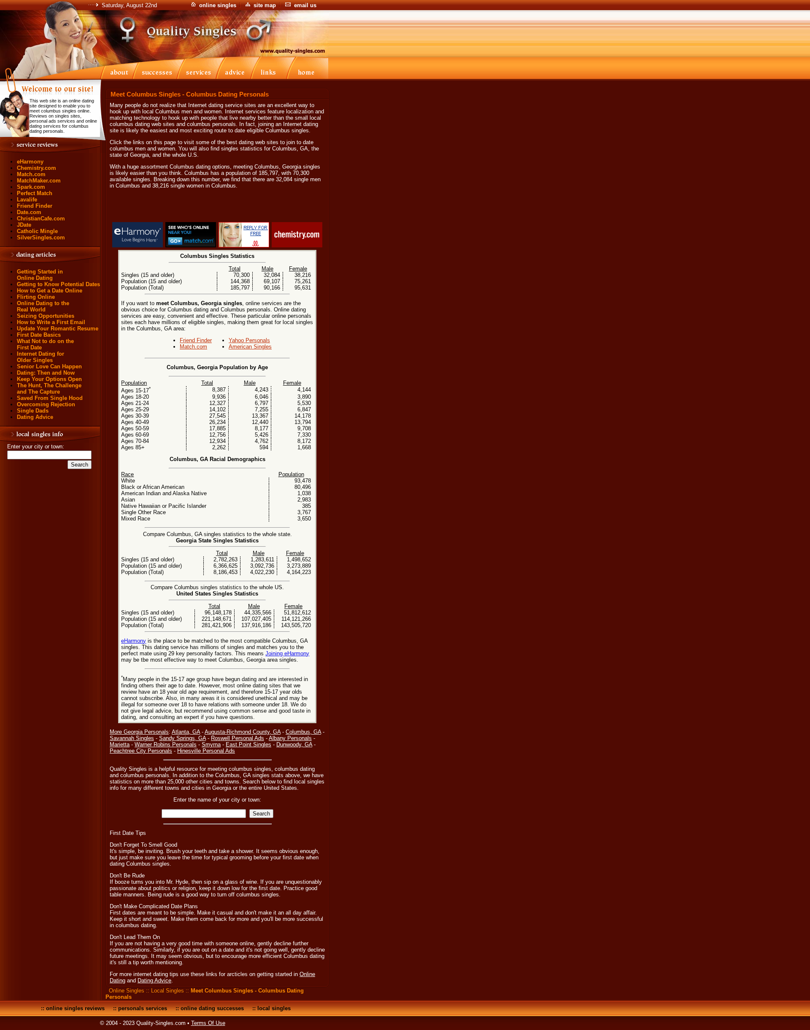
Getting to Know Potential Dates (58, 284)
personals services (142, 1008)
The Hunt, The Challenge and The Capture (49, 388)
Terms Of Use (208, 1023)
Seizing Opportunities (45, 316)
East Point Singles (248, 744)
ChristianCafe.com (41, 218)
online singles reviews (75, 1008)
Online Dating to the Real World (43, 306)
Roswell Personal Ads (237, 738)
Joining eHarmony (287, 653)
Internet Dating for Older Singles (40, 357)
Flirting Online (36, 297)
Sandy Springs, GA (182, 738)
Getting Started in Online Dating (40, 274)
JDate (24, 225)
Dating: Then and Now (46, 373)
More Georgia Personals (139, 732)
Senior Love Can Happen (49, 366)
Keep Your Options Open (49, 379)
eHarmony (30, 161)
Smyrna (211, 744)
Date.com (29, 212)
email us (305, 5)
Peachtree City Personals (141, 751)
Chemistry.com (36, 168)
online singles (217, 5)
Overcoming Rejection (46, 404)
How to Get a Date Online (49, 290)
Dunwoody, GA (294, 744)
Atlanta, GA (186, 732)
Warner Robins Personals (166, 744)
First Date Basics (39, 335)
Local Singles (167, 990)
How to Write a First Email (51, 322)
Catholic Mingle (37, 231)
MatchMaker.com (39, 180)
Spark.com (31, 187)
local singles (274, 1008)
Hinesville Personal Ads (206, 751)
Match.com (31, 174)
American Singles (250, 346)
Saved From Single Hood (50, 398)
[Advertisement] (217, 207)
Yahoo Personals (249, 340)
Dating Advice (35, 417)
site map (265, 5)
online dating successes (212, 1008)
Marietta (120, 744)
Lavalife (27, 199)
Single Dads (33, 411)
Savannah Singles (132, 738)
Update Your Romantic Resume (57, 328)
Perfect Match (34, 193)
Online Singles (126, 990)
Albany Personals (290, 738)
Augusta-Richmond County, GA (243, 732)
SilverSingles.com (41, 237)
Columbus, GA (303, 732)
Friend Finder (34, 206)
